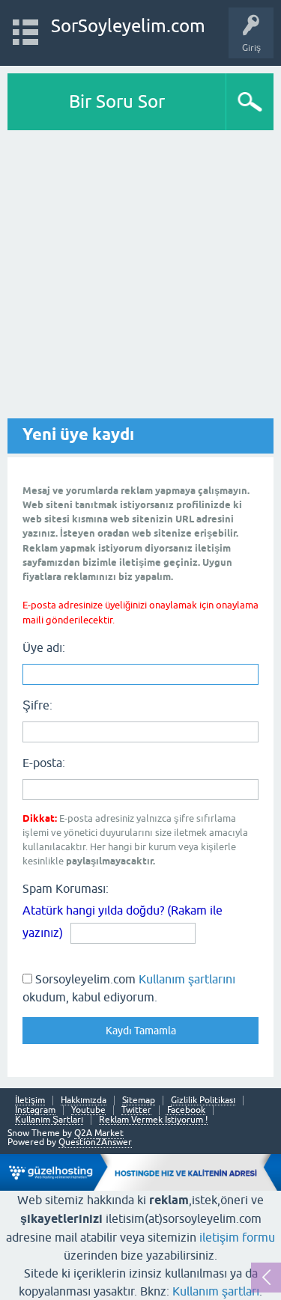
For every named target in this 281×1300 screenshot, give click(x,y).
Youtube (88, 1110)
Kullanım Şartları (49, 1120)
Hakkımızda (83, 1100)
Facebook (186, 1110)
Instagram (35, 1110)
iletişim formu (237, 1237)
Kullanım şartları (215, 1291)
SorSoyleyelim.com (128, 26)
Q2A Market (99, 1133)
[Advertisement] (140, 278)
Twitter (136, 1110)
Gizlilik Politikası (203, 1100)
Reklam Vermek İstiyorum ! (153, 1120)
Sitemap (138, 1100)
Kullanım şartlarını (187, 979)
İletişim (30, 1100)
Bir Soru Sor (117, 101)
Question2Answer (95, 1142)
